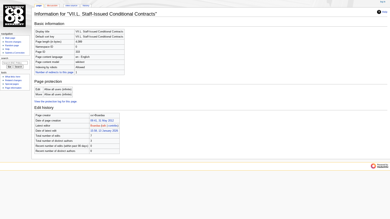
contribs (113, 125)
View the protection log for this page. (55, 101)
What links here (12, 76)
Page (39, 5)
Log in (382, 1)
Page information (13, 88)
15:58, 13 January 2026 (104, 130)
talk (104, 125)
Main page (10, 38)
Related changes (13, 80)
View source (71, 5)
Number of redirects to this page (54, 72)
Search (4, 58)
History (86, 5)
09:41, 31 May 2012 (102, 120)
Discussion (52, 5)
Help (384, 12)
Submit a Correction (15, 53)
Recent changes (13, 42)
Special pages (12, 84)
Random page (12, 45)
